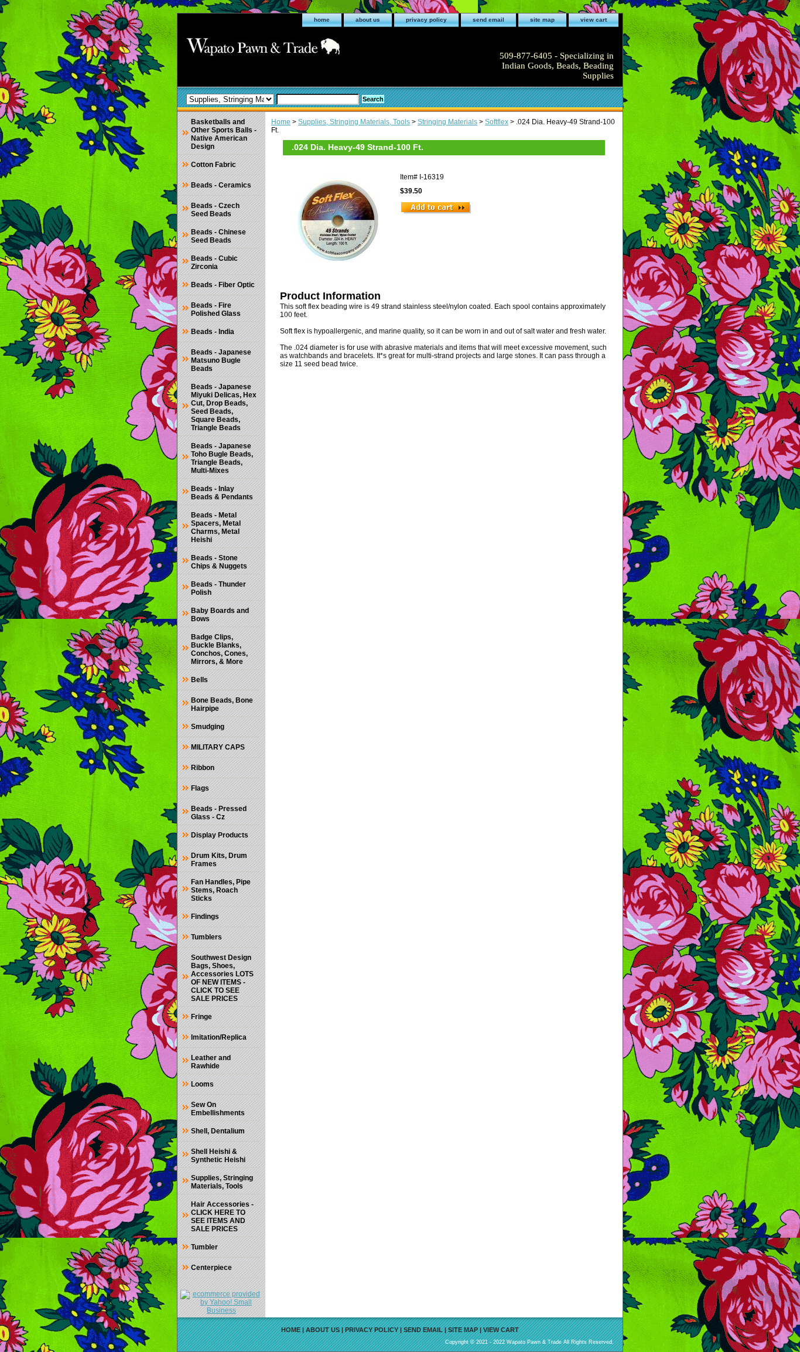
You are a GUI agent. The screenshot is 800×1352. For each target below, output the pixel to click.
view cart (593, 19)
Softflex (496, 122)
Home (280, 122)
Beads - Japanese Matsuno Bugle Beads (221, 360)
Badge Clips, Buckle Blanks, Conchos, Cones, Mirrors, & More (219, 649)
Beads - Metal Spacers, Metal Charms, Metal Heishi (216, 527)
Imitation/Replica (219, 1037)
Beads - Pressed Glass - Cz (219, 813)
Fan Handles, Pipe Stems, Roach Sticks (221, 890)
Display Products (219, 835)
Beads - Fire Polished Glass (216, 309)
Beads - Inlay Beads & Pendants (222, 493)
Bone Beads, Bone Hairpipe (222, 704)
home (322, 19)
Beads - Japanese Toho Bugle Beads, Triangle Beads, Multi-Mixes (222, 458)
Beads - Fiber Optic (223, 285)
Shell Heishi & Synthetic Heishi (218, 1155)
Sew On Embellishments (218, 1109)
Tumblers (206, 937)
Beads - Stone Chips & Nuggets (219, 562)
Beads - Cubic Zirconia (214, 262)
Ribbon (202, 768)
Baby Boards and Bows (220, 615)
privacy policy (426, 19)
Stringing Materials (447, 122)
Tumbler (204, 1247)
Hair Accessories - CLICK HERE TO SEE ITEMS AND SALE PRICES (222, 1216)
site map (542, 19)
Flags (200, 788)
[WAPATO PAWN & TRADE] (323, 51)
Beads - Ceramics (221, 185)
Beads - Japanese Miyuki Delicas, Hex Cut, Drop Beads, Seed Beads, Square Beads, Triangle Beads (224, 407)
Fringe (201, 1017)
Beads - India (212, 332)
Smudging (207, 727)
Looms (202, 1084)
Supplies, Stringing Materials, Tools (354, 122)
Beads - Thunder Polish (218, 588)
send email (488, 19)
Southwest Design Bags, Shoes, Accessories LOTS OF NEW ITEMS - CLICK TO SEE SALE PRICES (222, 978)
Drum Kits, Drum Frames (219, 860)
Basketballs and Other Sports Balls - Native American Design (224, 134)
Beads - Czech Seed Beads (215, 210)
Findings (205, 916)
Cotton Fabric (213, 165)
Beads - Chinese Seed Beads (218, 236)
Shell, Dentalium (218, 1131)
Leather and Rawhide (211, 1062)
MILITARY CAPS (218, 747)
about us (367, 19)
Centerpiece (211, 1268)
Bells (199, 680)
